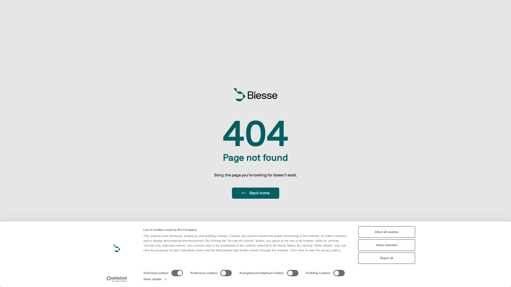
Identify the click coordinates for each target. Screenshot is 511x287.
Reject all (386, 258)
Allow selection (387, 245)
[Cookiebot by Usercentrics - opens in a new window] (116, 279)
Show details (152, 279)
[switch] (226, 273)
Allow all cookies (387, 232)
